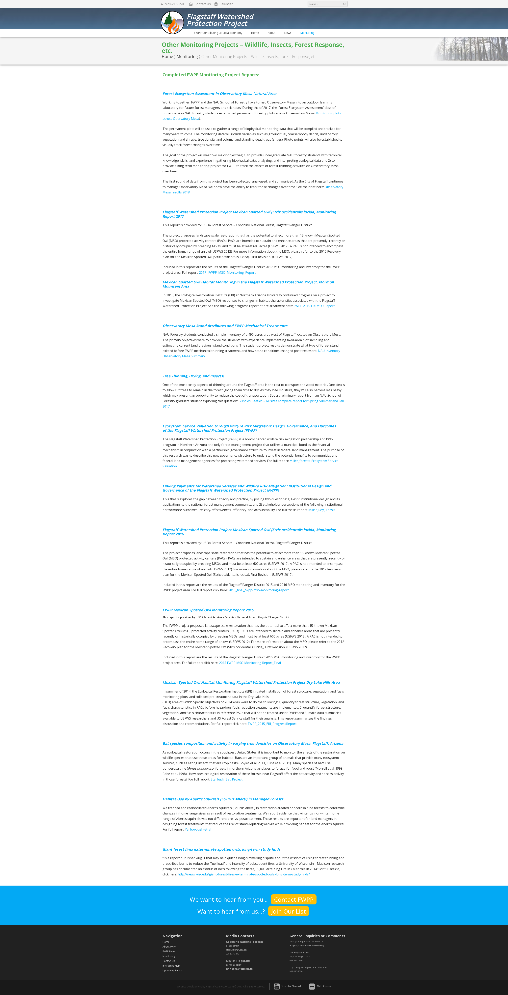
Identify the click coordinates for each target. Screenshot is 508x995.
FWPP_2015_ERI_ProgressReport (272, 724)
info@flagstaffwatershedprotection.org (307, 945)
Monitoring (307, 33)
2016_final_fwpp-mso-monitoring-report (258, 590)
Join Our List (288, 911)
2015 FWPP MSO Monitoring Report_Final (250, 663)
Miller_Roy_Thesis (321, 510)
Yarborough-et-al (198, 829)
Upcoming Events (172, 970)
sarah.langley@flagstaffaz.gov (239, 968)
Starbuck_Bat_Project (226, 779)
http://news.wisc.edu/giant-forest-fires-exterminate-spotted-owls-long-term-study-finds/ (244, 874)
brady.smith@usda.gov (236, 949)
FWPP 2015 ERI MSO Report (314, 306)
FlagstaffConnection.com (220, 986)
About (271, 33)
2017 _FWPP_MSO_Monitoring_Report (227, 272)
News (288, 33)
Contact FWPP (294, 899)
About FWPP (169, 946)
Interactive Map (171, 965)
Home (255, 33)
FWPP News (169, 951)
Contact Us (169, 961)
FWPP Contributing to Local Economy (218, 33)
